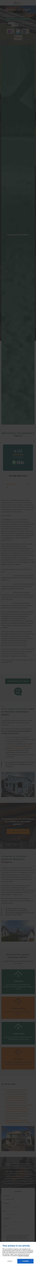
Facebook (26, 1255)
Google (20, 1255)
